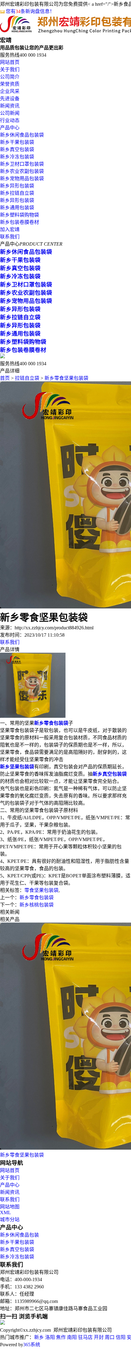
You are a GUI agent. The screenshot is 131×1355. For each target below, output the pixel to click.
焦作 (61, 1337)
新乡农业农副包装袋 (22, 171)
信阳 (121, 1337)
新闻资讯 (9, 105)
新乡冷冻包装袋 (17, 156)
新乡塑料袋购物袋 (19, 214)
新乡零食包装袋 (36, 897)
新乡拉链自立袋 (17, 193)
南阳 (72, 1337)
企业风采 (9, 91)
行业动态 (9, 120)
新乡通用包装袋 (17, 207)
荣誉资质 (9, 84)
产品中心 (9, 127)
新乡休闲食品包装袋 (22, 134)
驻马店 (85, 1337)
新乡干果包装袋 (17, 142)
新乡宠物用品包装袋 (22, 178)
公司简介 (9, 76)
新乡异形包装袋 (17, 185)
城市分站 (9, 1219)
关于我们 (9, 69)
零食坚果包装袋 (41, 890)
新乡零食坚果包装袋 (66, 378)
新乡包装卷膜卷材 (19, 222)
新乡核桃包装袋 (36, 904)
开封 (99, 1337)
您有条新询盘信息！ (30, 11)
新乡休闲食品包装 (19, 1234)
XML (5, 1212)
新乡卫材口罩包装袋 (22, 164)
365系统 (31, 1344)
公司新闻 (9, 113)
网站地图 (9, 1206)
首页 (5, 378)
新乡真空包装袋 (17, 149)
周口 (110, 1337)
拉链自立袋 (27, 378)
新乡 (39, 1337)
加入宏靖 (9, 229)
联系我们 (9, 236)
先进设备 (9, 98)
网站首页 (9, 62)
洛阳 (50, 1337)
